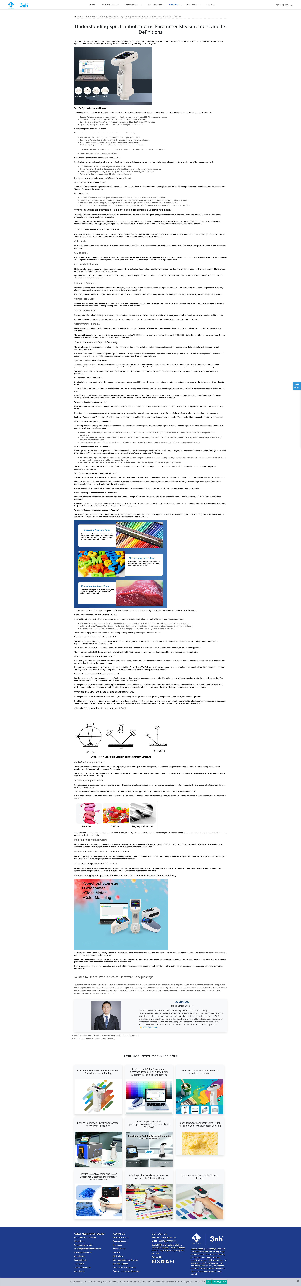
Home (92, 5)
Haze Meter (79, 1241)
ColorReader (79, 1271)
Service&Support (155, 5)
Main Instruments (109, 5)
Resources (174, 5)
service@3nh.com (169, 1237)
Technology (103, 16)
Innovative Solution (132, 5)
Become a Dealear (120, 1264)
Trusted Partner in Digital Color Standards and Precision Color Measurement (109, 1035)
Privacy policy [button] (220, 1281)
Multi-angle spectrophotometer (87, 1249)
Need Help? (296, 386)
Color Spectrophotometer (85, 1237)
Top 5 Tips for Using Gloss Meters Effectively (97, 1039)
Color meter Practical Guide (124, 1267)
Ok (208, 1281)
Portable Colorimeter (83, 1252)
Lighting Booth (80, 1260)
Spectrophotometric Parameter (126, 1271)
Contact (210, 5)
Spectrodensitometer (83, 1245)
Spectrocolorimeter (82, 1267)
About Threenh (193, 5)
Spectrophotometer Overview (125, 1260)
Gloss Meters (79, 1256)
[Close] (298, 1281)
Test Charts (79, 1264)
